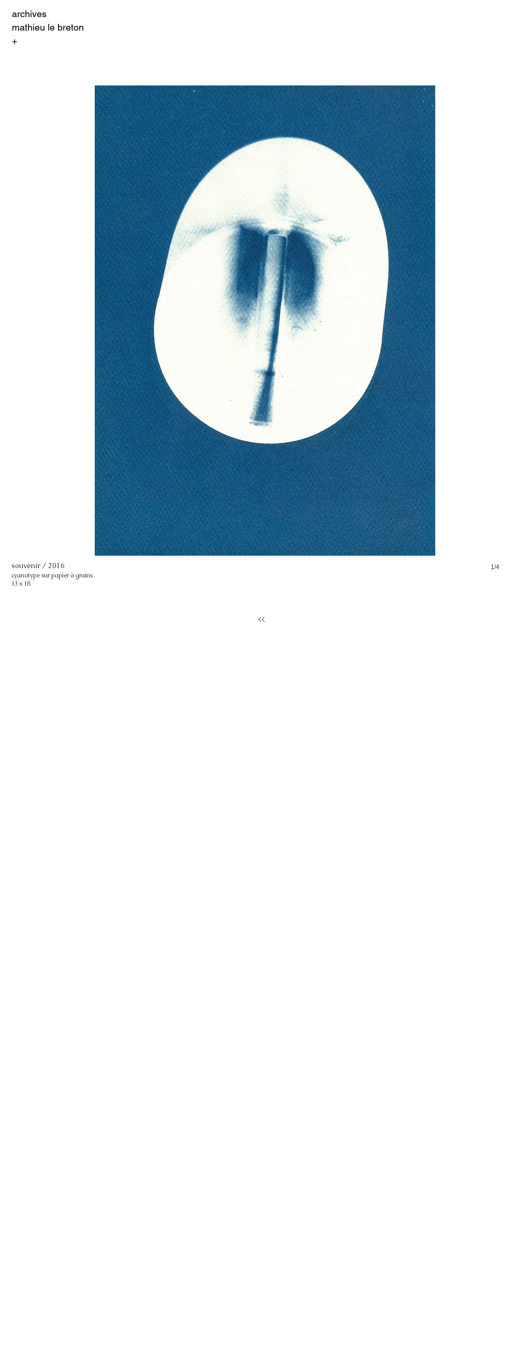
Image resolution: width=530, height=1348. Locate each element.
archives (29, 13)
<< (261, 619)
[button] (265, 338)
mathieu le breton (48, 27)
